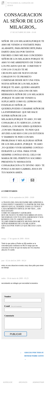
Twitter (23, 180)
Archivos (23, 382)
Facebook (13, 180)
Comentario (9, 316)
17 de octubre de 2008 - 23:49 (23, 32)
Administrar (38, 382)
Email (32, 180)
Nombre (7, 297)
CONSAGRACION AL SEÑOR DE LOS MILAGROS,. (23, 21)
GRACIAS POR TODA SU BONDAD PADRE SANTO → (34, 356)
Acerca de (7, 382)
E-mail (13, 306)
